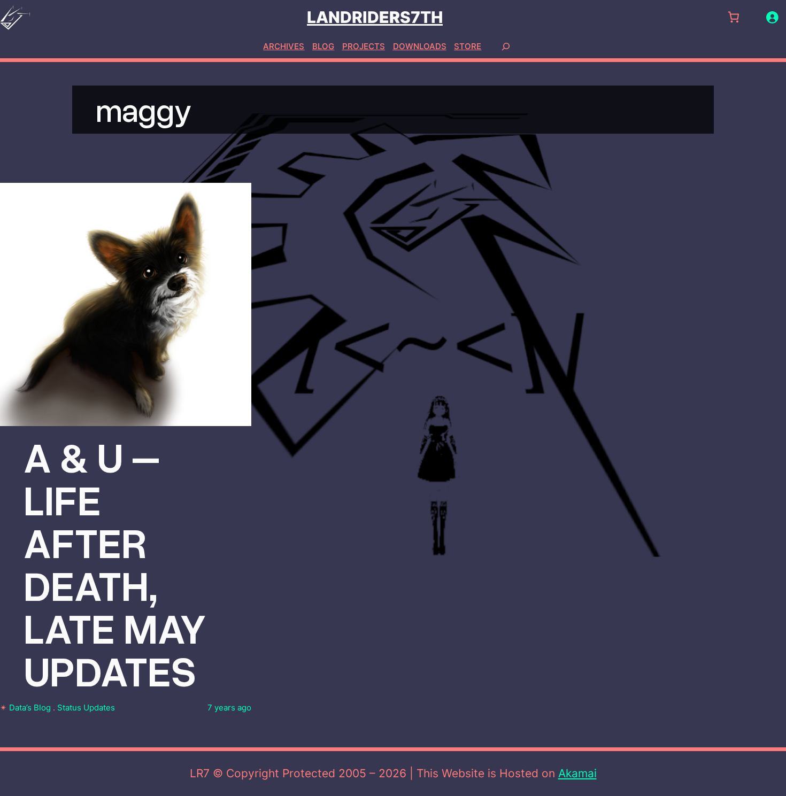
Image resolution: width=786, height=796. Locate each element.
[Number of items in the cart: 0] (733, 17)
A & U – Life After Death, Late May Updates (115, 563)
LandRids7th (375, 17)
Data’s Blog (30, 707)
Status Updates (86, 707)
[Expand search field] (506, 46)
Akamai (577, 773)
